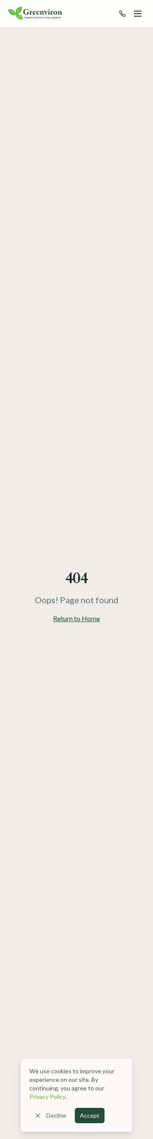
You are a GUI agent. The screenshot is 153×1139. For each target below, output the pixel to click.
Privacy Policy (47, 1096)
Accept (89, 1115)
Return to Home (76, 618)
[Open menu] (137, 13)
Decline (56, 1115)
